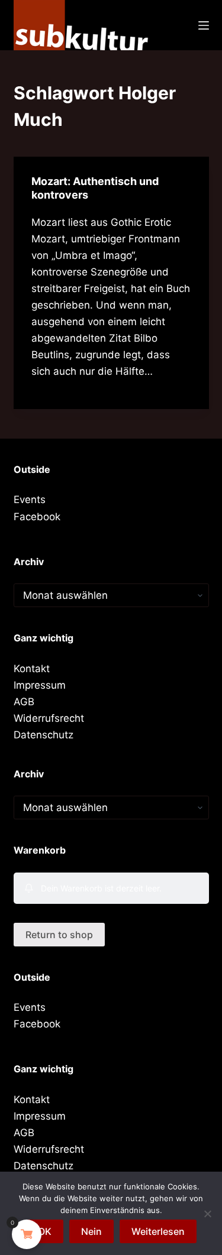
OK (45, 1231)
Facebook (37, 517)
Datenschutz (43, 735)
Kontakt (32, 668)
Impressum (40, 685)
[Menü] (203, 25)
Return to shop (59, 935)
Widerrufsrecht (49, 718)
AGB (24, 702)
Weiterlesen (158, 1231)
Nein (91, 1231)
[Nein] (207, 1214)
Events (30, 499)
